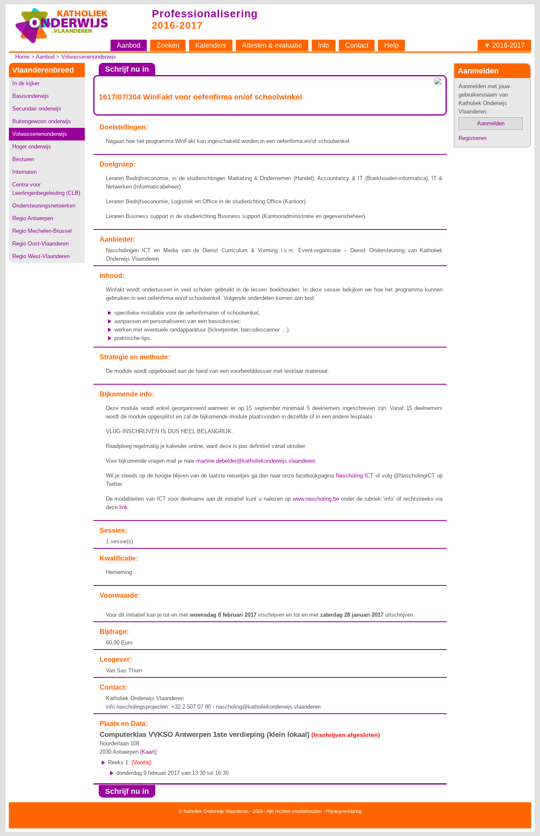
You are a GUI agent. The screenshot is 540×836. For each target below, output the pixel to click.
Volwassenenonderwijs (88, 57)
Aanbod (128, 45)
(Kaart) (148, 752)
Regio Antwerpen (32, 218)
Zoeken (168, 45)
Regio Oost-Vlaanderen (40, 243)
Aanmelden (491, 123)
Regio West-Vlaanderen (41, 256)
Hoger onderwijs (31, 146)
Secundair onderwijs (36, 108)
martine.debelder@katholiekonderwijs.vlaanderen (255, 461)
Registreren (472, 138)
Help (391, 45)
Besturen (23, 159)
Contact (356, 45)
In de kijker (25, 83)
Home (22, 57)
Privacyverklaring (344, 811)
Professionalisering (205, 13)
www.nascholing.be (316, 499)
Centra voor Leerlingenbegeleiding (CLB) (46, 188)
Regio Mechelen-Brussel (42, 231)
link (123, 507)
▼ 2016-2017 (504, 45)
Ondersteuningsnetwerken (44, 205)
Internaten (24, 172)
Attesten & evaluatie (272, 45)
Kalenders (210, 45)
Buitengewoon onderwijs (41, 121)
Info (323, 45)
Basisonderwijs (30, 96)
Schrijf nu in (127, 69)
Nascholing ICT (354, 475)
